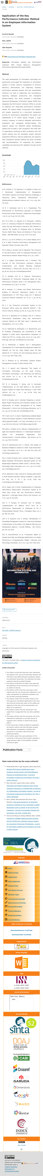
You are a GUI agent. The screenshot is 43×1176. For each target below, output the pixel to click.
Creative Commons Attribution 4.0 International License (12, 1169)
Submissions (12, 877)
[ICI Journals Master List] (21, 1135)
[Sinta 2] (21, 852)
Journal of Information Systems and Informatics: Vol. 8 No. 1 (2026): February (23, 778)
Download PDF (10, 610)
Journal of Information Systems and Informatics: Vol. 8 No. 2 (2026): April (23, 811)
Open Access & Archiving (17, 903)
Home (4, 7)
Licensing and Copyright (16, 899)
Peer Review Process (15, 890)
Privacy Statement (14, 911)
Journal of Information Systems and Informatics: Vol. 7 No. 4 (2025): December (23, 794)
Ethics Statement (14, 881)
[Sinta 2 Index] (21, 1035)
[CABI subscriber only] (21, 1061)
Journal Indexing (14, 920)
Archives (11, 7)
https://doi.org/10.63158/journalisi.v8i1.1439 (21, 57)
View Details (22, 1145)
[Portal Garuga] (21, 1083)
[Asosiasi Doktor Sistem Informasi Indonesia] (21, 864)
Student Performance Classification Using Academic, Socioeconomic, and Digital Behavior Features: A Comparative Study (22, 772)
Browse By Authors (15, 915)
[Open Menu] (2, 2)
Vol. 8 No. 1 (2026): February (25, 7)
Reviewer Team (13, 895)
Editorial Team (13, 886)
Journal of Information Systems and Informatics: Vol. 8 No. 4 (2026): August (24, 827)
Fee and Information (15, 907)
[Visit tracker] (21, 1149)
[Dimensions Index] (21, 1089)
